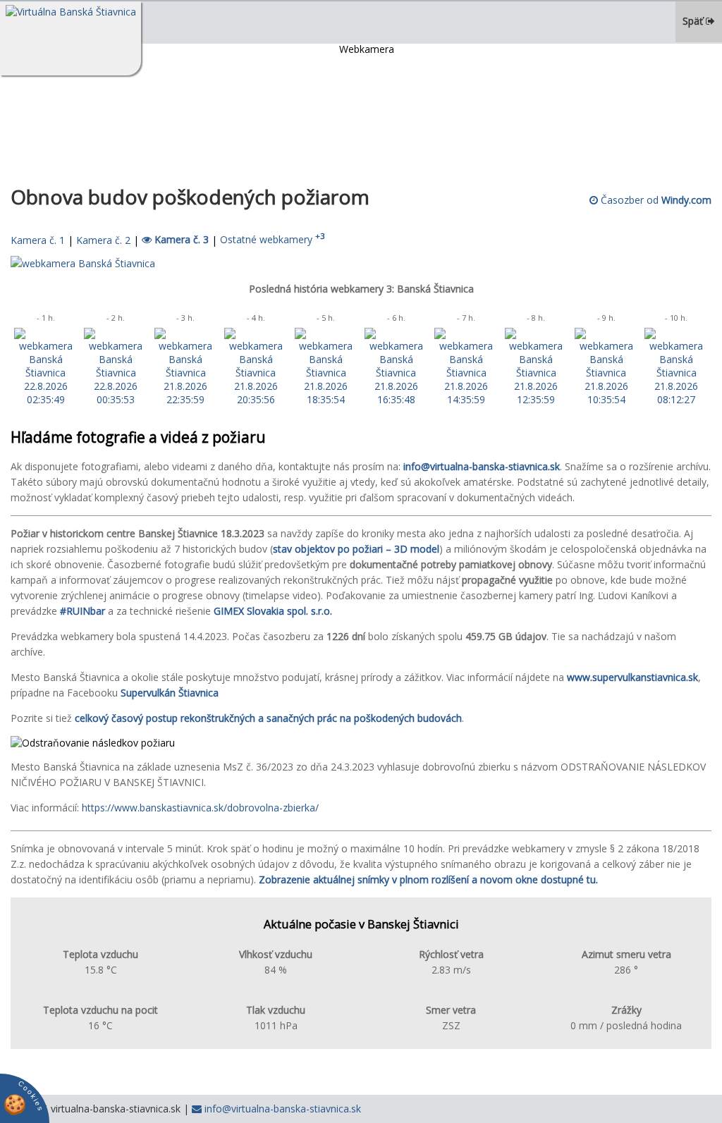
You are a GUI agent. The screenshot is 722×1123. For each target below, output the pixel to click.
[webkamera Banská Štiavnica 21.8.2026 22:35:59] (185, 399)
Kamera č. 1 (38, 239)
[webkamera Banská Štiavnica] (83, 263)
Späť (694, 20)
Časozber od (654, 200)
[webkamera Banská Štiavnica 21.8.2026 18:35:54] (326, 399)
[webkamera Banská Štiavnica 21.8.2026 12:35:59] (536, 399)
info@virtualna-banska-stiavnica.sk (281, 1108)
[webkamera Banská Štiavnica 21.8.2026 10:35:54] (606, 399)
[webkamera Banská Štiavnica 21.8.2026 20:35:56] (255, 399)
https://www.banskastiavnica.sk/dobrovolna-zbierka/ (200, 807)
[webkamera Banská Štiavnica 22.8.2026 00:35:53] (115, 399)
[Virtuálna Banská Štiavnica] (70, 38)
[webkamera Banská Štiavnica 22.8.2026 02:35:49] (45, 399)
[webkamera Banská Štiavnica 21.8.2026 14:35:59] (465, 399)
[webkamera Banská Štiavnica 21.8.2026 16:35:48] (396, 399)
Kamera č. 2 (103, 239)
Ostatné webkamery (272, 239)
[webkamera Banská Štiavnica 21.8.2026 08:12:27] (675, 399)
